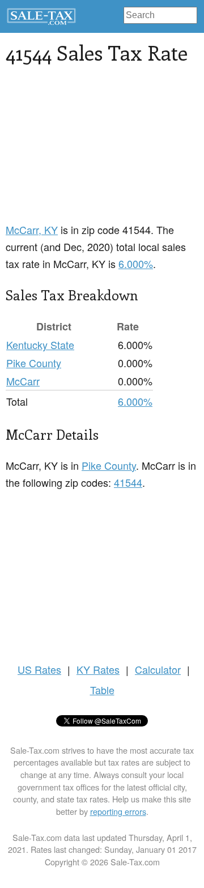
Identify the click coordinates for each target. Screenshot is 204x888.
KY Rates (98, 669)
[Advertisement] (102, 150)
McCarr (23, 380)
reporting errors (118, 811)
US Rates (39, 669)
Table (102, 689)
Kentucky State (40, 344)
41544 (128, 482)
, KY (32, 229)
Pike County (33, 362)
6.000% (135, 263)
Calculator (158, 669)
